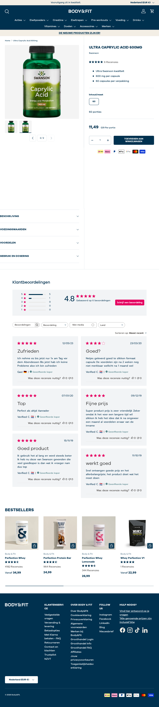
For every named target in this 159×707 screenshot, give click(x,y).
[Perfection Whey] (22, 533)
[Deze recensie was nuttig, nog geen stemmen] (64, 378)
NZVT (47, 659)
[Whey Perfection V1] (137, 533)
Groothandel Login (82, 639)
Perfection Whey (15, 558)
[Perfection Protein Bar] (60, 533)
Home (7, 41)
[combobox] (54, 325)
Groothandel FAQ (81, 647)
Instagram (105, 614)
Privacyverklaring (81, 619)
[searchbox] (23, 324)
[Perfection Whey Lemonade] (99, 533)
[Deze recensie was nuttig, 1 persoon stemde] (133, 378)
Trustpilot (50, 654)
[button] (152, 11)
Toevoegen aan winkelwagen (133, 140)
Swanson (94, 53)
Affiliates (76, 652)
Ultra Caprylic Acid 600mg (25, 41)
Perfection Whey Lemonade (92, 559)
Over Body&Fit (79, 611)
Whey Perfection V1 (132, 558)
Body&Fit (15, 695)
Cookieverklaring (81, 615)
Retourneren (52, 642)
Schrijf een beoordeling (129, 302)
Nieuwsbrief (106, 631)
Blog (102, 627)
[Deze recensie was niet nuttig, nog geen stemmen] (69, 378)
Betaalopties (52, 630)
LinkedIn (104, 623)
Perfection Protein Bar (57, 558)
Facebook (105, 619)
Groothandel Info (81, 643)
